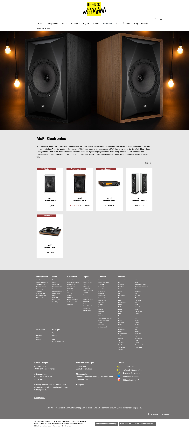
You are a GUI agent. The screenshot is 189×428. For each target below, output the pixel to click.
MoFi (50, 199)
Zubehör (102, 277)
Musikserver (86, 304)
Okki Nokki (121, 322)
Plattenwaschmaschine (58, 291)
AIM (119, 282)
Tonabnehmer (55, 284)
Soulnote (120, 336)
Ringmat (137, 331)
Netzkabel (101, 302)
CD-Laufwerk (86, 295)
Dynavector (121, 298)
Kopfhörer (101, 325)
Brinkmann (121, 289)
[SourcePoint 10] (79, 183)
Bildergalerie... (39, 398)
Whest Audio (138, 347)
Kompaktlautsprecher (42, 282)
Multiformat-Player (88, 299)
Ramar (120, 327)
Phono (54, 277)
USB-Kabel (101, 293)
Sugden (137, 336)
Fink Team (138, 300)
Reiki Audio (121, 329)
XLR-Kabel (101, 284)
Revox (120, 331)
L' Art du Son (138, 311)
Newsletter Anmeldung (131, 373)
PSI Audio (137, 325)
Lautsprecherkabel (103, 282)
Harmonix (137, 307)
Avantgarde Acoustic (140, 284)
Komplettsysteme (41, 295)
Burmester (138, 289)
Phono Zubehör (56, 300)
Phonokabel (55, 297)
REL (136, 329)
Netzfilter (100, 307)
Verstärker (72, 277)
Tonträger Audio (139, 345)
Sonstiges (70, 304)
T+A (119, 340)
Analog (38, 337)
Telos (136, 340)
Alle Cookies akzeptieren (145, 424)
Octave (137, 320)
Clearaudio (138, 291)
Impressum (165, 414)
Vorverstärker (71, 284)
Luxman (137, 313)
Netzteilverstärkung (72, 300)
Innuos (120, 309)
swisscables (138, 338)
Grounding (101, 311)
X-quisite (120, 349)
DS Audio (137, 295)
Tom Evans (121, 345)
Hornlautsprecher (41, 284)
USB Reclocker (87, 310)
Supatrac (120, 338)
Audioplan (121, 284)
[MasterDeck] (49, 230)
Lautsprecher (42, 277)
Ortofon (137, 322)
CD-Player (85, 292)
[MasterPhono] (109, 183)
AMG (136, 282)
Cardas (120, 291)
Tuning (100, 322)
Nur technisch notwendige (106, 424)
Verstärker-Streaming (73, 282)
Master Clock (86, 308)
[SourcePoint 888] (139, 183)
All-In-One (70, 297)
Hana (136, 304)
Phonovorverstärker (57, 287)
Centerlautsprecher (41, 289)
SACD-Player (86, 297)
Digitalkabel (101, 287)
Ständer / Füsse (40, 298)
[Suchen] (155, 19)
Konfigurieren (125, 424)
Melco (136, 316)
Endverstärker (71, 291)
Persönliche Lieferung (58, 341)
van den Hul (121, 347)
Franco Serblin (122, 302)
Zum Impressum (67, 426)
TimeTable (121, 342)
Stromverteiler (102, 300)
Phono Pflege (55, 302)
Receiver (69, 295)
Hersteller (122, 277)
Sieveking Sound (122, 333)
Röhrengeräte (71, 293)
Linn (119, 313)
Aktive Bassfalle (40, 293)
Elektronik (39, 335)
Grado (120, 304)
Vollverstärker (71, 280)
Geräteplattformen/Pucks (105, 318)
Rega (136, 327)
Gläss (136, 302)
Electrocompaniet (140, 298)
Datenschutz (153, 414)
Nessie (120, 320)
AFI (136, 280)
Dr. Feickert (121, 295)
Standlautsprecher (41, 280)
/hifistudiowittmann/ (131, 377)
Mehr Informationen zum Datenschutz (47, 426)
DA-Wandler (86, 301)
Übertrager (54, 289)
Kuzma (120, 311)
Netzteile (100, 309)
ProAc (120, 325)
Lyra (119, 316)
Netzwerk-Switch (87, 306)
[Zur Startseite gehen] (94, 9)
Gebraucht (40, 329)
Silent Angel (138, 333)
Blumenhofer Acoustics (141, 287)
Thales (137, 342)
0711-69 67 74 (128, 367)
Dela (136, 293)
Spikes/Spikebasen (103, 320)
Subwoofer (39, 291)
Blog (53, 333)
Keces (136, 309)
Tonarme (54, 282)
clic (119, 293)
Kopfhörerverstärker (72, 302)
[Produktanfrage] (160, 19)
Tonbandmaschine (103, 280)
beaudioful (121, 287)
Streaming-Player (87, 280)
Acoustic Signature (123, 280)
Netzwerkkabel (102, 295)
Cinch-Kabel (101, 289)
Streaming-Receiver (88, 290)
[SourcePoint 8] (49, 183)
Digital (86, 277)
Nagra (136, 318)
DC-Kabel (100, 304)
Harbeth (120, 307)
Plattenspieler (55, 280)
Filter (147, 163)
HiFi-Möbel (101, 316)
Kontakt (82, 379)
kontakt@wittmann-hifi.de (132, 370)
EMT (119, 300)
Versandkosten (88, 408)
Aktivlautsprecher (41, 287)
